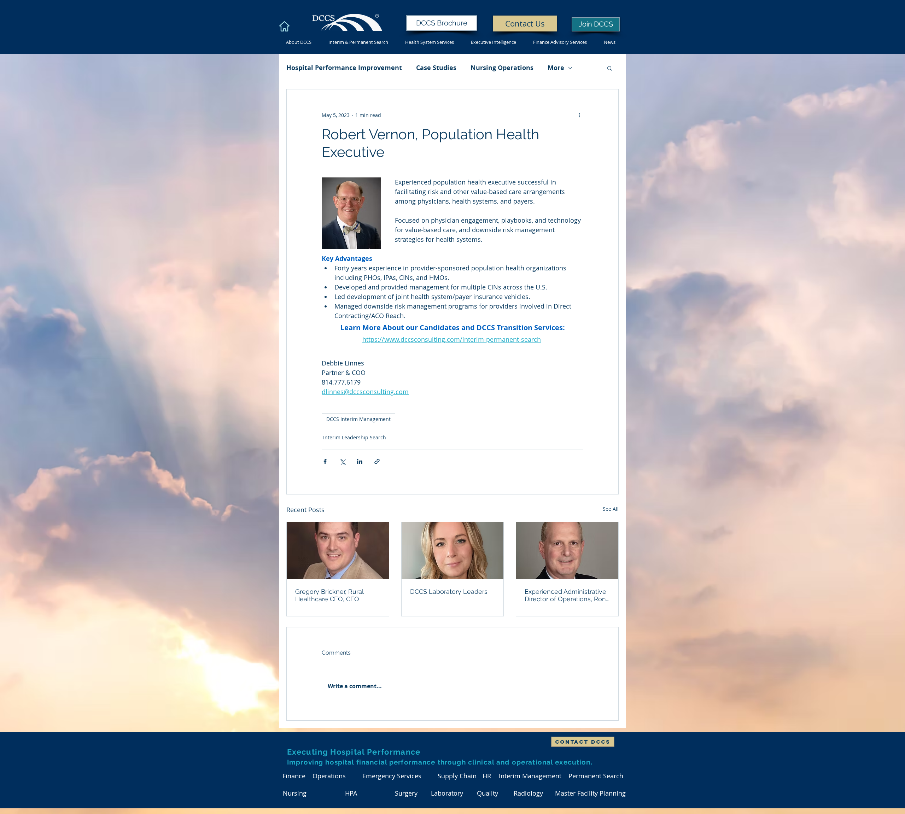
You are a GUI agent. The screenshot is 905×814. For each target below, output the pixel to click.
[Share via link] (377, 461)
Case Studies (436, 67)
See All (611, 508)
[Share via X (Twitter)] (342, 461)
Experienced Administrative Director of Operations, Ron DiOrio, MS (565, 595)
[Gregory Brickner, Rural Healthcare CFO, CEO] (338, 550)
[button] (609, 68)
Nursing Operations (502, 67)
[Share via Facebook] (325, 461)
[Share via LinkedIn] (359, 461)
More (556, 67)
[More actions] (579, 115)
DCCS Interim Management (358, 419)
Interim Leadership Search (354, 437)
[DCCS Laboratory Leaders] (453, 550)
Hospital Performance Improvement (344, 67)
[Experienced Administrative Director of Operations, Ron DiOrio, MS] (567, 550)
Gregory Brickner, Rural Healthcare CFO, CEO (329, 595)
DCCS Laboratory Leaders (448, 591)
